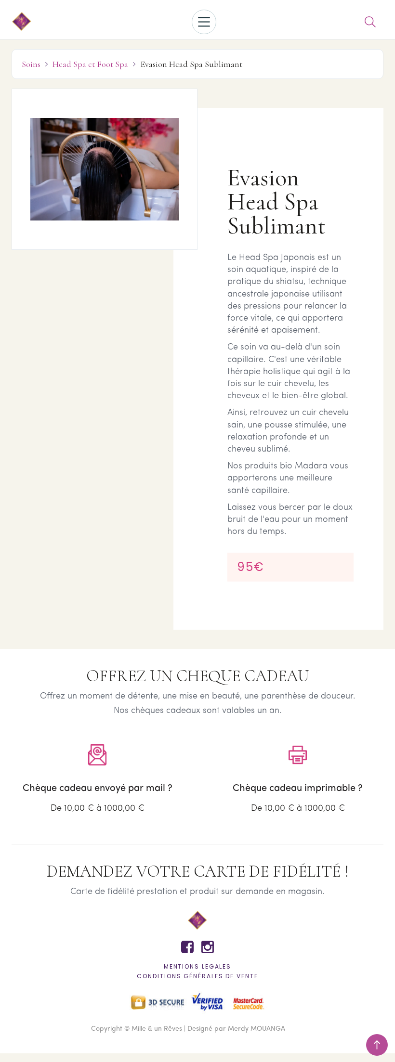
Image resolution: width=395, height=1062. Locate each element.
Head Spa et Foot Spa (90, 64)
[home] (22, 22)
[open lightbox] (104, 169)
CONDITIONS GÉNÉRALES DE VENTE (197, 976)
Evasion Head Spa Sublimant (191, 64)
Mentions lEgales (197, 966)
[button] (204, 22)
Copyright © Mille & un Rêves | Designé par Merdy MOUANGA (188, 1029)
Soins (31, 64)
